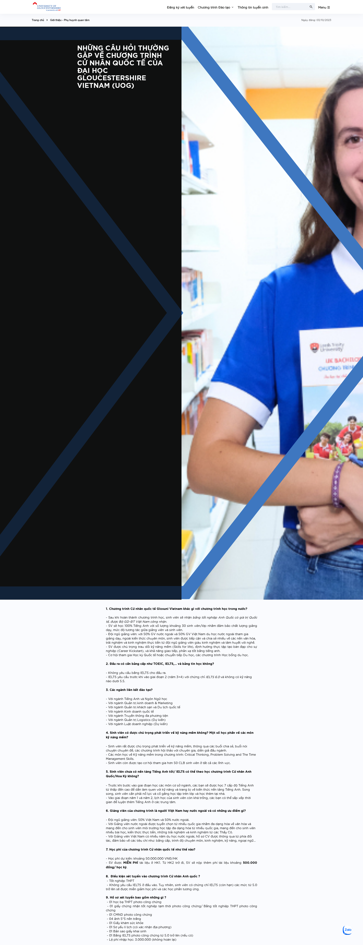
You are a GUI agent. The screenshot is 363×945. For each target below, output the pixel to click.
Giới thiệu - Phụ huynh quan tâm (69, 20)
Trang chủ (38, 20)
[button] (216, 7)
